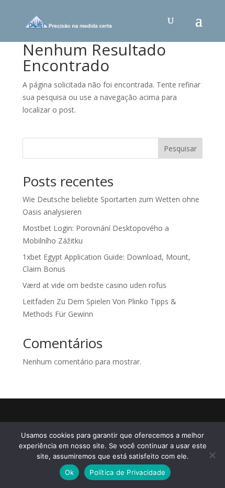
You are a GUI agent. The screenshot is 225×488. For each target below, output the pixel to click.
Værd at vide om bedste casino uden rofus (94, 285)
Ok (69, 472)
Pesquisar (180, 148)
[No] (212, 455)
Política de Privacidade (127, 472)
